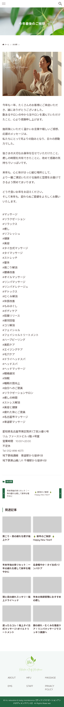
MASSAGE (50, 677)
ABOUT (12, 677)
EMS (10, 686)
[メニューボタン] (3, 3)
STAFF (29, 686)
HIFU (28, 677)
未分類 (9, 481)
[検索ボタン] (60, 3)
